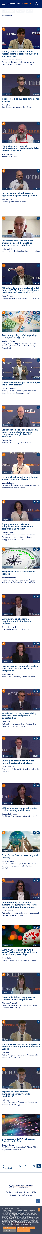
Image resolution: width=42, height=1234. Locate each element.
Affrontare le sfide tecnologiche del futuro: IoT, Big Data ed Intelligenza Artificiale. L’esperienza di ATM (20, 290)
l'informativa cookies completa (22, 1221)
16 (39, 1166)
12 (20, 1166)
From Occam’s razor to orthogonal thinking (20, 856)
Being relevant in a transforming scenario (18, 572)
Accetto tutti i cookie (24, 1231)
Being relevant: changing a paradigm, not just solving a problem (16, 621)
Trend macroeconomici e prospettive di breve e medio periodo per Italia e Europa (21, 1046)
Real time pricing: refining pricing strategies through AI (19, 336)
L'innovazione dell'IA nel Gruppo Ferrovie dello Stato (19, 1140)
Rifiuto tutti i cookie (9, 1231)
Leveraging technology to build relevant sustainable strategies (18, 761)
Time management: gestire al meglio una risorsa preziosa (21, 383)
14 (29, 1166)
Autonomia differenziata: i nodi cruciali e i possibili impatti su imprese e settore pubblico (18, 242)
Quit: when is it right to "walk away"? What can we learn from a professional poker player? (19, 952)
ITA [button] (5, 9)
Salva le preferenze (9, 1228)
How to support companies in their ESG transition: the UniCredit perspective (20, 668)
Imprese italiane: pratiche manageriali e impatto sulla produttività (16, 1093)
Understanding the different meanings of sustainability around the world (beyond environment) (19, 904)
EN (38, 313)
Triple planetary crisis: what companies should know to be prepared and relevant (17, 526)
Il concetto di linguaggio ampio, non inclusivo (21, 99)
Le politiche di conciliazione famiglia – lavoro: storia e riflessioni (20, 478)
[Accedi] (36, 4)
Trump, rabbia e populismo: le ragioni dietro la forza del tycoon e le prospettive (20, 53)
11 (15, 1166)
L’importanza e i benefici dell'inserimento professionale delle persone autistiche (20, 148)
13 (25, 1166)
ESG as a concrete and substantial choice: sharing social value (19, 809)
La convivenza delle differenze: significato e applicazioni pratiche (19, 194)
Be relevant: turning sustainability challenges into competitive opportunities (19, 715)
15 (34, 1166)
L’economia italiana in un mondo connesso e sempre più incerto (18, 998)
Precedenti (7, 1168)
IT (38, 29)
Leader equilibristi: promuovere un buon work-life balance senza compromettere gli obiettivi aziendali (20, 433)
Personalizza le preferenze (26, 1228)
